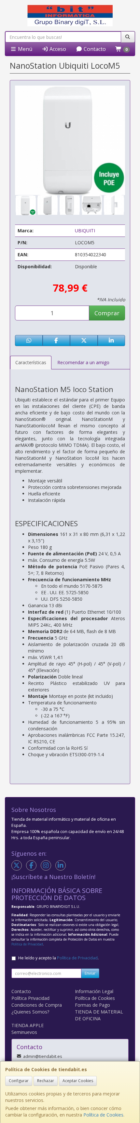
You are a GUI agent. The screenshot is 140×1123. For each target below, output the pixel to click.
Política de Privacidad (27, 944)
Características (30, 362)
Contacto (94, 48)
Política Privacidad (30, 998)
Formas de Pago (92, 1005)
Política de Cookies (103, 1115)
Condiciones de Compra (36, 1005)
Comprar (106, 313)
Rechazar (45, 1080)
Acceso (57, 48)
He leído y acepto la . (58, 958)
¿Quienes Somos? (30, 1012)
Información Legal (94, 991)
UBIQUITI (85, 230)
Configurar (19, 1080)
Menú (24, 48)
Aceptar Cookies (78, 1080)
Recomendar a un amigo (83, 362)
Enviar (90, 973)
